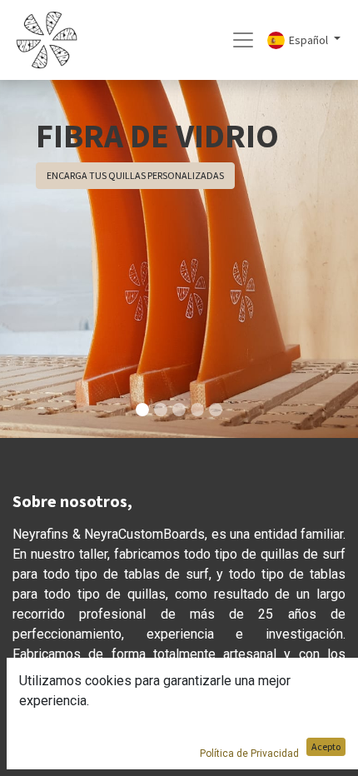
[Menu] (243, 40)
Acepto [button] (326, 746)
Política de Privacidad (249, 753)
